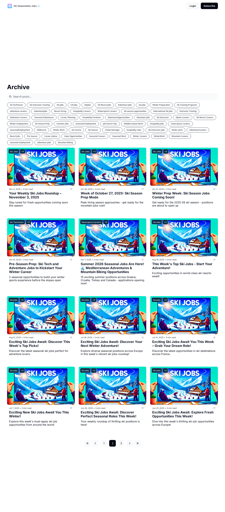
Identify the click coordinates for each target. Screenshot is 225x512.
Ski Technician (16, 104)
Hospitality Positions (91, 117)
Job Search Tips (110, 123)
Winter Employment (19, 123)
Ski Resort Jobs (104, 104)
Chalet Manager (112, 130)
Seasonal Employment (86, 123)
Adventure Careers (18, 117)
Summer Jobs (62, 123)
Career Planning (68, 117)
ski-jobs (142, 104)
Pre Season (32, 136)
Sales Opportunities (73, 136)
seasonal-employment (20, 142)
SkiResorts (41, 130)
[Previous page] (95, 443)
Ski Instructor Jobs (156, 130)
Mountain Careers (180, 136)
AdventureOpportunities (119, 117)
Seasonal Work (119, 136)
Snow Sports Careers (180, 123)
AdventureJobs (40, 111)
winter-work (177, 130)
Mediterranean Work (133, 123)
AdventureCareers (197, 130)
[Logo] (9, 6)
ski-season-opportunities (135, 111)
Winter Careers (140, 136)
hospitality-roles (134, 130)
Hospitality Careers (82, 111)
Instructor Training (188, 111)
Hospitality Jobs (157, 123)
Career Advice (50, 136)
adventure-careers (18, 111)
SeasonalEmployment (20, 130)
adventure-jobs (44, 142)
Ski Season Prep (42, 123)
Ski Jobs (60, 104)
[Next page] (129, 443)
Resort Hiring (60, 111)
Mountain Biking (65, 142)
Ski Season (93, 130)
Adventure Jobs (125, 104)
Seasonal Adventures (44, 117)
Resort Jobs (15, 136)
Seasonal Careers (97, 136)
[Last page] (137, 443)
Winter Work (59, 130)
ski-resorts (76, 130)
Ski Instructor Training (40, 104)
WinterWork (159, 136)
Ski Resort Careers (204, 117)
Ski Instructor (163, 117)
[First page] (87, 443)
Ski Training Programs (187, 104)
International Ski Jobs (163, 111)
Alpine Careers (182, 117)
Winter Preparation (161, 104)
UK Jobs (73, 104)
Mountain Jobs (143, 117)
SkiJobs (87, 104)
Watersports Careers (107, 111)
